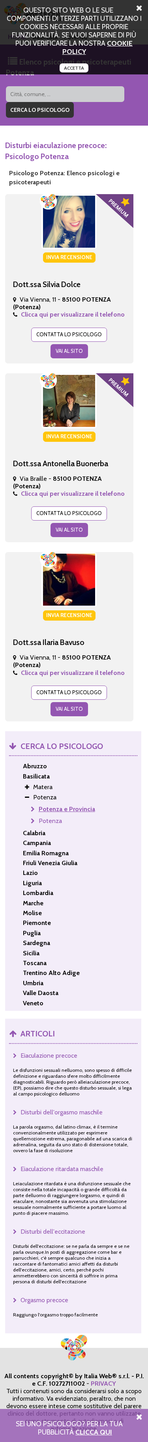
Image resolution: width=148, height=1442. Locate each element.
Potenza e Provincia (67, 809)
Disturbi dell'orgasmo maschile (62, 1112)
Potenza (50, 821)
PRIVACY (103, 1383)
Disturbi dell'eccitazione (53, 1231)
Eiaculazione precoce (49, 1055)
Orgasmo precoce (44, 1300)
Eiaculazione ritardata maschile (62, 1169)
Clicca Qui (93, 1432)
